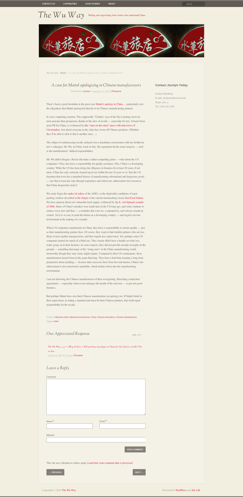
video (56, 321)
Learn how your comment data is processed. (110, 462)
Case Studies (92, 4)
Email (103, 421)
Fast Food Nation (134, 197)
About (111, 4)
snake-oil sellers (76, 193)
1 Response (115, 91)
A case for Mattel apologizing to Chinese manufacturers (96, 85)
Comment (51, 377)
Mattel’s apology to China (109, 104)
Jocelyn (86, 91)
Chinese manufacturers (126, 317)
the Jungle (83, 197)
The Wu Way (61, 15)
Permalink (78, 355)
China (93, 317)
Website (50, 435)
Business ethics (62, 317)
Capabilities (70, 4)
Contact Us (48, 4)
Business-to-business (80, 317)
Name (50, 421)
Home (63, 72)
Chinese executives (106, 317)
